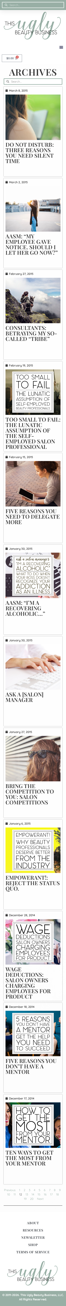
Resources (33, 1230)
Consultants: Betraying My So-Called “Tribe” (31, 333)
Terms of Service (33, 1252)
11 (15, 1194)
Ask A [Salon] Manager (24, 697)
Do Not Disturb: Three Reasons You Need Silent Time (30, 153)
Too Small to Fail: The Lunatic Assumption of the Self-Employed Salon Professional (33, 433)
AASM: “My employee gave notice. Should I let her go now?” (32, 244)
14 (33, 1194)
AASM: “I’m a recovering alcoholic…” (25, 608)
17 (51, 1194)
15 (39, 1194)
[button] (61, 47)
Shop (33, 1245)
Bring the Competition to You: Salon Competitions (30, 794)
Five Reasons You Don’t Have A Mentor (31, 1066)
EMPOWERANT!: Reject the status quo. (33, 883)
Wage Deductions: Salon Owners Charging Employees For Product (28, 983)
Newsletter (33, 1237)
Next (40, 1199)
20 (32, 1199)
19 (25, 1199)
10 (8, 1194)
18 (57, 1194)
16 (45, 1194)
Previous (10, 1190)
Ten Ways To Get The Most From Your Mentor (29, 1158)
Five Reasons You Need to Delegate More (33, 516)
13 (26, 1194)
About (33, 1223)
